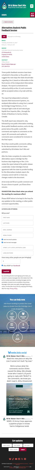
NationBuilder (22, 468)
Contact (18, 464)
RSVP (4, 36)
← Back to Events (8, 22)
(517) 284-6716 (6, 66)
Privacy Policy (13, 288)
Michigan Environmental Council (20, 463)
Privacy (31, 463)
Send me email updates (10, 239)
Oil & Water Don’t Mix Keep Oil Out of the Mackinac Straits (14, 6)
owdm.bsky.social (19, 352)
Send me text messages (10, 242)
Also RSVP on (12, 266)
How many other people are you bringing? (16, 257)
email (11, 467)
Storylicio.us (12, 468)
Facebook (16, 266)
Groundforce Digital (24, 467)
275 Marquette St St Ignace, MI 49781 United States (7, 54)
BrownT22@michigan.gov (9, 64)
